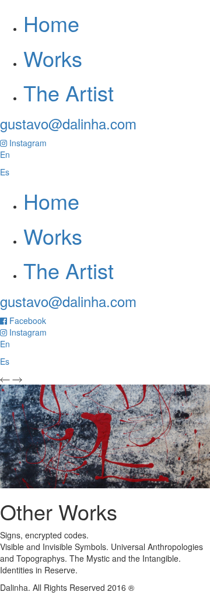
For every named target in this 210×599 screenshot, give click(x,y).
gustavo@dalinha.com (68, 123)
